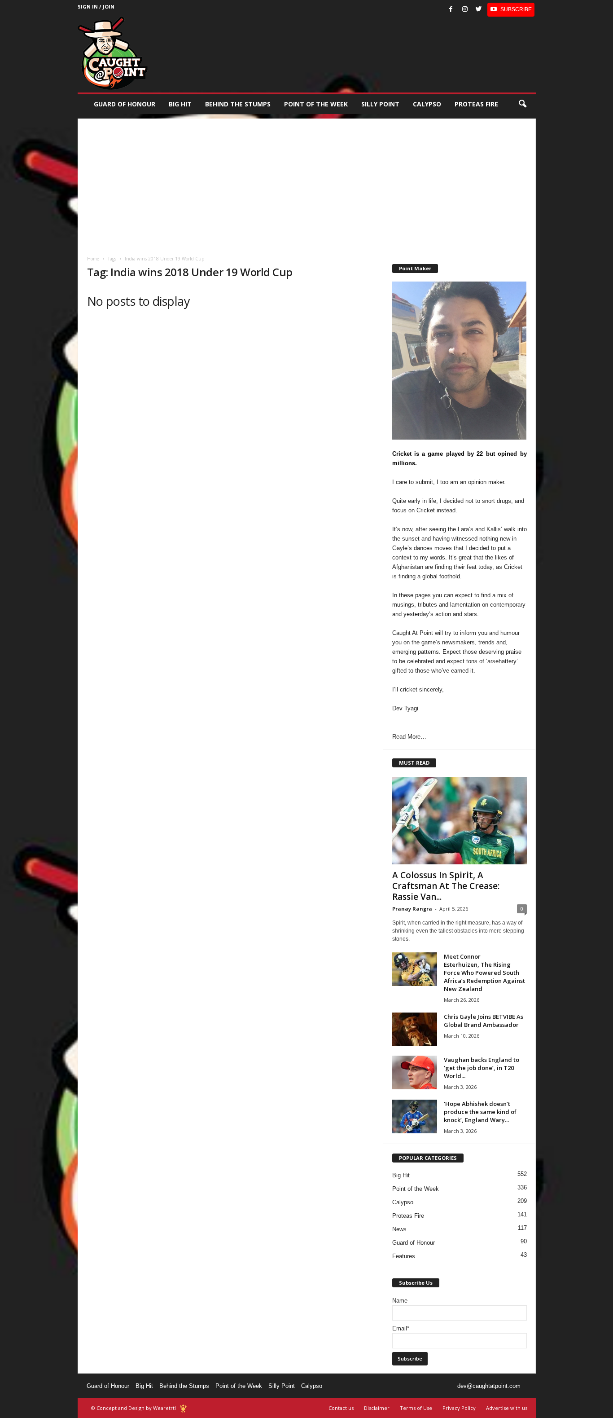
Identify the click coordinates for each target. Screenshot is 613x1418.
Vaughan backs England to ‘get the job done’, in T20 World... (481, 1068)
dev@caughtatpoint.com (489, 1386)
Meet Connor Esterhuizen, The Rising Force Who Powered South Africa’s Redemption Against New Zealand (484, 972)
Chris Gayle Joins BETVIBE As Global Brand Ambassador (483, 1021)
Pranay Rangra (412, 908)
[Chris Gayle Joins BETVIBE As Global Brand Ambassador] (414, 1029)
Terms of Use (416, 1408)
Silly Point (380, 104)
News (399, 1229)
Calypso (427, 104)
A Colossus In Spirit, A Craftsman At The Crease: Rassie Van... (445, 886)
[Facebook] (451, 9)
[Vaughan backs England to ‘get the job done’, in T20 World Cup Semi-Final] (414, 1072)
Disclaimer (377, 1408)
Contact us (341, 1408)
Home (93, 258)
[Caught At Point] (113, 53)
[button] (522, 104)
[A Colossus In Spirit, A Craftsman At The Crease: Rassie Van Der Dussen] (459, 820)
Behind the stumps (238, 104)
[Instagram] (465, 9)
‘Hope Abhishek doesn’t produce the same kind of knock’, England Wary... (480, 1112)
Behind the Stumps (184, 1386)
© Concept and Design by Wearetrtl (133, 1408)
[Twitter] (478, 9)
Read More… (409, 736)
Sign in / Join (96, 6)
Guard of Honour (124, 104)
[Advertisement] (307, 181)
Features (403, 1256)
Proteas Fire (476, 104)
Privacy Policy (459, 1408)
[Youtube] (510, 10)
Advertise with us (506, 1408)
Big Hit (180, 104)
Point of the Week (316, 104)
